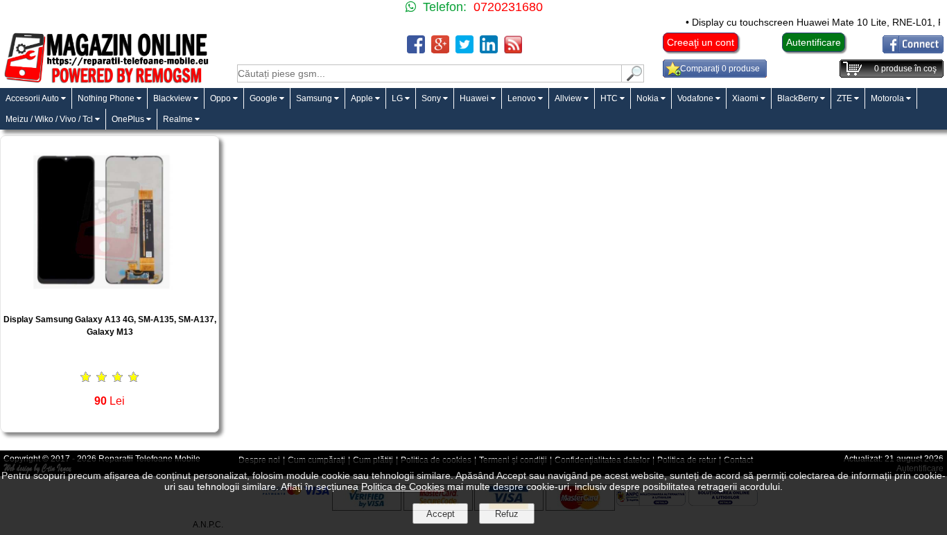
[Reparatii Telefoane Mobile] (105, 81)
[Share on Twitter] (464, 49)
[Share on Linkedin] (489, 49)
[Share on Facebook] (416, 49)
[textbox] (429, 73)
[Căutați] (633, 79)
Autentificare (813, 42)
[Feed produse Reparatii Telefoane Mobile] (513, 49)
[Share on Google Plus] (440, 49)
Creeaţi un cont (700, 42)
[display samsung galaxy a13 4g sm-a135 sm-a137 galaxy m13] (109, 299)
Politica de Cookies (402, 486)
